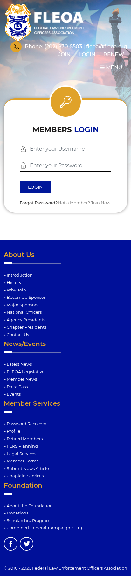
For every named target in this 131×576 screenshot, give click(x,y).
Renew (113, 54)
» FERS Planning (21, 445)
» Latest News (18, 364)
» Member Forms (21, 460)
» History (12, 282)
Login (87, 54)
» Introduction (18, 275)
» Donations (16, 512)
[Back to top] (122, 555)
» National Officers (23, 312)
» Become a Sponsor (24, 297)
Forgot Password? (39, 202)
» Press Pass (16, 386)
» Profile (12, 431)
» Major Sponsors (21, 304)
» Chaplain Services (24, 475)
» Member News (20, 379)
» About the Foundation (28, 505)
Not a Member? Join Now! (84, 202)
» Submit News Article (26, 468)
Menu (113, 67)
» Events (12, 393)
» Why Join (15, 289)
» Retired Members (23, 438)
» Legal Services (20, 453)
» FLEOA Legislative (24, 371)
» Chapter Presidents (25, 327)
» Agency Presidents (24, 319)
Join (64, 54)
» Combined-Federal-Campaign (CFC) (43, 527)
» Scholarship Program (27, 520)
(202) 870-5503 (63, 46)
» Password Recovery (25, 423)
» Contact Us (16, 334)
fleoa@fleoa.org (106, 46)
